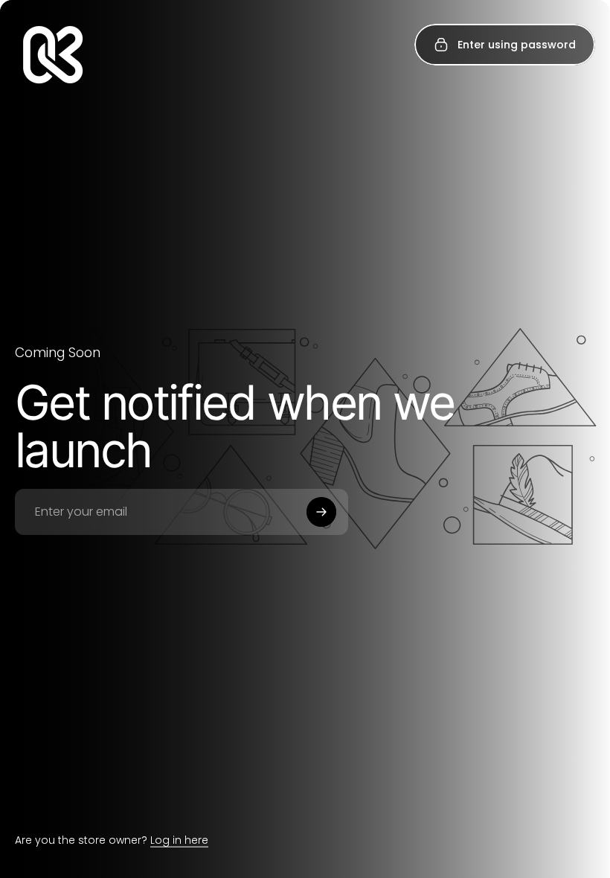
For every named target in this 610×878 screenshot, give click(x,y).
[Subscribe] (321, 512)
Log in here (179, 840)
